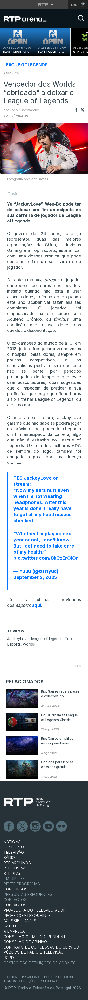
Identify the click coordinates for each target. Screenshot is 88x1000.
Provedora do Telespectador (34, 910)
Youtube (48, 826)
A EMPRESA (14, 931)
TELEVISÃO (14, 852)
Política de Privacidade (22, 977)
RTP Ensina (15, 868)
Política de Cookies (60, 977)
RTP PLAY (12, 873)
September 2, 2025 (35, 577)
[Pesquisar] (81, 22)
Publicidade (49, 981)
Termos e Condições (20, 981)
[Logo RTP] (27, 802)
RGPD (9, 957)
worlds (29, 644)
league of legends (46, 638)
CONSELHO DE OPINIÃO (25, 941)
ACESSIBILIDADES (20, 920)
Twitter (22, 826)
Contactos (15, 899)
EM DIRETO (14, 878)
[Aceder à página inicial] (28, 18)
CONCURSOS (15, 889)
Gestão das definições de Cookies (40, 962)
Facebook (9, 826)
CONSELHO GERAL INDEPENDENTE (36, 936)
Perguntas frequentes (28, 894)
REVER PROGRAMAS (22, 884)
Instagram (35, 826)
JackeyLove (18, 638)
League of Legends (26, 64)
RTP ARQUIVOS (17, 862)
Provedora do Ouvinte (27, 915)
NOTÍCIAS (12, 841)
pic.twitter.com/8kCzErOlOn (46, 558)
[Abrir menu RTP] (44, 4)
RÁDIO (9, 857)
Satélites (13, 926)
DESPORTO (14, 847)
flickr (61, 826)
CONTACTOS (15, 905)
